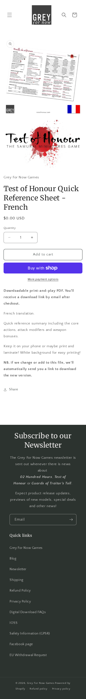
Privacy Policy (20, 601)
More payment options (43, 279)
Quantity (10, 228)
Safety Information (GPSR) (30, 633)
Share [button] (13, 389)
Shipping (16, 580)
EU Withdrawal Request (28, 655)
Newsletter (18, 569)
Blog (13, 558)
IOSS (13, 623)
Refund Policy (20, 591)
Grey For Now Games (26, 548)
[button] (9, 15)
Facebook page (21, 644)
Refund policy (39, 688)
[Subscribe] (71, 519)
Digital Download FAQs (28, 612)
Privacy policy (61, 688)
